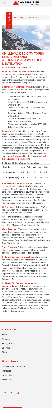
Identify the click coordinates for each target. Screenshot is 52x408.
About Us (6, 339)
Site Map (6, 348)
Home (4, 334)
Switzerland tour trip (22, 156)
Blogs (4, 352)
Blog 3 (21, 18)
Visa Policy (6, 380)
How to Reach (8, 375)
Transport (6, 371)
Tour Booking (9, 20)
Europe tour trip (16, 159)
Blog (14, 18)
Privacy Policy (8, 343)
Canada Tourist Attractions (14, 366)
